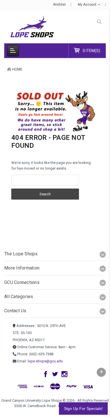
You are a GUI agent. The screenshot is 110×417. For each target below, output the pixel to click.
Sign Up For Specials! (83, 408)
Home (17, 69)
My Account (87, 5)
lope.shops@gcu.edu (45, 361)
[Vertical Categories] (13, 50)
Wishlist (59, 5)
